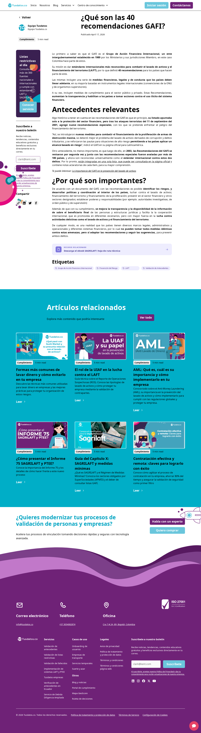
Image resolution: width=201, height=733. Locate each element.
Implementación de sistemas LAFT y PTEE (54, 670)
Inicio (34, 5)
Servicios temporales (82, 663)
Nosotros (45, 5)
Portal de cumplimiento (83, 687)
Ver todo (146, 317)
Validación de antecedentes (50, 648)
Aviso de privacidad (109, 646)
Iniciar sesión (156, 5)
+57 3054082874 (67, 624)
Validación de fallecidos (55, 663)
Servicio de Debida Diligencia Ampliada (54, 696)
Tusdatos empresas (53, 677)
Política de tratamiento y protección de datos (111, 653)
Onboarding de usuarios (79, 648)
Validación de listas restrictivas (53, 656)
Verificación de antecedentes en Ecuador (52, 685)
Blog (55, 5)
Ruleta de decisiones (82, 698)
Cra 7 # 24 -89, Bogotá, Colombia (119, 624)
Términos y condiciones (111, 660)
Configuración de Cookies (155, 715)
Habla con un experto (167, 521)
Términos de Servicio (129, 715)
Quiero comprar (167, 530)
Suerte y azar (78, 668)
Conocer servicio (28, 107)
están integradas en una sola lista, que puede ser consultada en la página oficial (124, 161)
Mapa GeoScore (80, 693)
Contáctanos (182, 5)
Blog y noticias (79, 682)
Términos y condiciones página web (111, 667)
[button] (68, 5)
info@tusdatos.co (24, 624)
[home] (17, 5)
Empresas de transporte (78, 656)
